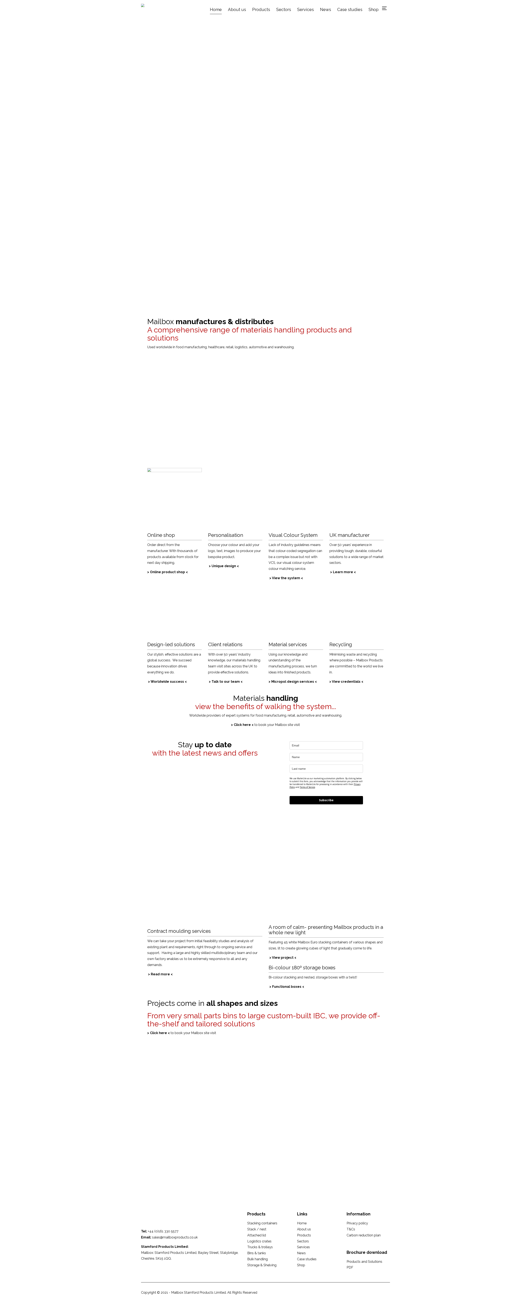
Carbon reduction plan (364, 1235)
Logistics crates (259, 1241)
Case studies (349, 9)
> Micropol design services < (293, 682)
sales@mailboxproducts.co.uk (175, 1237)
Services (305, 9)
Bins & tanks (256, 1253)
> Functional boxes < (286, 987)
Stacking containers (262, 1223)
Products (261, 9)
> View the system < (286, 578)
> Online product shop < (167, 572)
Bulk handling (257, 1259)
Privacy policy (357, 1223)
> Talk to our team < (225, 682)
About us (237, 9)
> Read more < (160, 974)
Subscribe (326, 800)
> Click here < (242, 725)
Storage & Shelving (261, 1265)
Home (216, 9)
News (325, 9)
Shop (374, 9)
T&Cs (351, 1229)
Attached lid (256, 1235)
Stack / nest (256, 1229)
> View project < (282, 958)
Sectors (283, 9)
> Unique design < (224, 566)
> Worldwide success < (167, 682)
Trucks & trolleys (260, 1247)
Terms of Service (307, 787)
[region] (265, 177)
